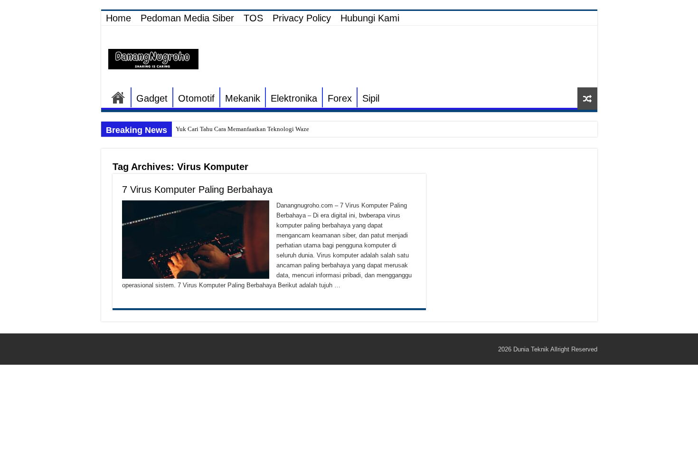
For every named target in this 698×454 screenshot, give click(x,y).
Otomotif (196, 98)
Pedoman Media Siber (187, 18)
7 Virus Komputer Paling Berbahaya (197, 189)
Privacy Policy (302, 18)
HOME (118, 97)
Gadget (152, 98)
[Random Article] (587, 98)
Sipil (370, 98)
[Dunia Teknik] (153, 58)
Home (118, 18)
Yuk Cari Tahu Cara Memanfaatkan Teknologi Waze (242, 128)
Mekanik (242, 98)
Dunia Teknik (531, 349)
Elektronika (294, 98)
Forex (340, 98)
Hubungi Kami (369, 18)
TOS (253, 18)
